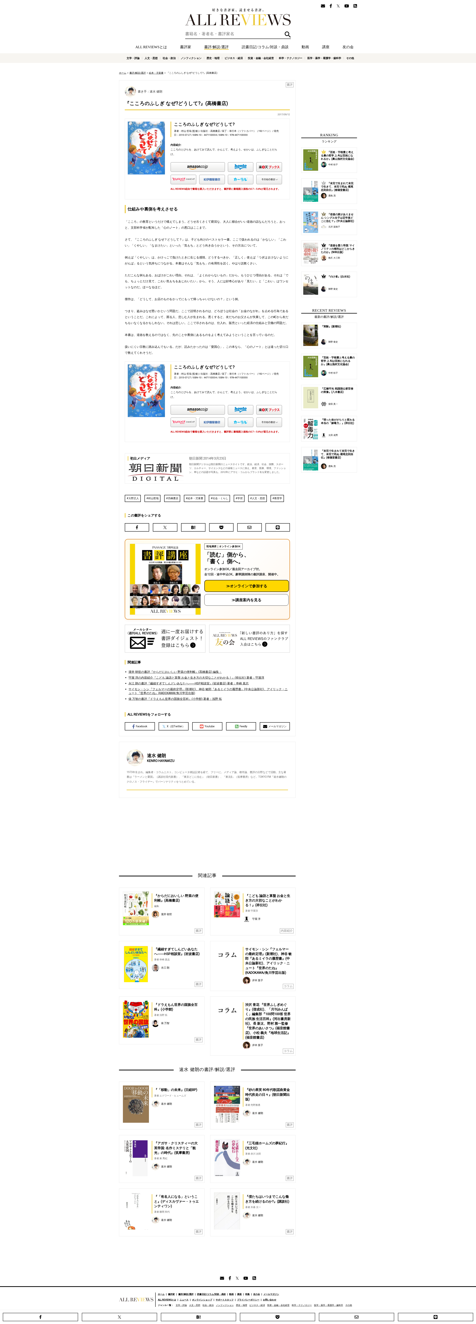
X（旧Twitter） (176, 726)
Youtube (210, 726)
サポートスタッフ (225, 1299)
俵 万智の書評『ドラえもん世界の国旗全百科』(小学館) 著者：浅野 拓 (175, 699)
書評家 (185, 47)
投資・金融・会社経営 (261, 58)
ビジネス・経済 (234, 58)
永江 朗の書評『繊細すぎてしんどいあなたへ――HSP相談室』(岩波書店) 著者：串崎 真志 (188, 683)
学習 (240, 498)
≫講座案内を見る (246, 600)
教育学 (278, 498)
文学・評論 (133, 58)
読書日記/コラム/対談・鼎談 (265, 47)
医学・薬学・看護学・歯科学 (324, 58)
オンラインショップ (202, 1299)
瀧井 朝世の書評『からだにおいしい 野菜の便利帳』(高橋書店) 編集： (175, 672)
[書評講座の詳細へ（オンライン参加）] (165, 579)
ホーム (122, 72)
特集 (247, 1294)
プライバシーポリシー (248, 1299)
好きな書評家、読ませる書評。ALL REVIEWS (238, 17)
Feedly (243, 726)
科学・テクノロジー (290, 58)
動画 (305, 47)
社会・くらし (220, 498)
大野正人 (133, 498)
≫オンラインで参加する (246, 586)
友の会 (348, 47)
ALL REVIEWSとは (151, 47)
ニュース (184, 1299)
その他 (350, 58)
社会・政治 (169, 58)
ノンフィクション (191, 58)
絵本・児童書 (156, 72)
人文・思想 (151, 58)
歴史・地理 (213, 58)
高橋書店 (173, 498)
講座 (325, 47)
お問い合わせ (269, 1299)
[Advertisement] (171, 835)
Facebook (141, 726)
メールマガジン (277, 726)
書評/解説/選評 (216, 47)
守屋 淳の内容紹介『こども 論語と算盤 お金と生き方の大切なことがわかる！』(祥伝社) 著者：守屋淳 (196, 677)
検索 (288, 34)
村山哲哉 (153, 498)
